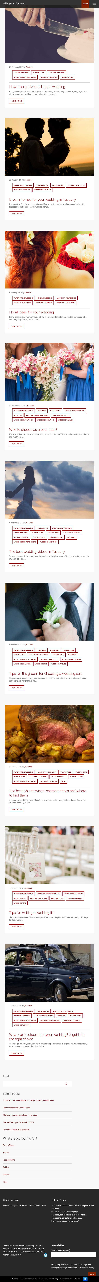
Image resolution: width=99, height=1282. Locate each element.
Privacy (91, 1268)
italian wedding (21, 72)
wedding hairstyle (22, 303)
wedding (18, 415)
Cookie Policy (8, 1246)
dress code (55, 411)
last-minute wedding (66, 298)
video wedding (56, 537)
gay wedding (43, 1011)
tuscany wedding (56, 72)
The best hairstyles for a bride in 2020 (18, 1122)
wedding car (75, 1016)
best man (42, 411)
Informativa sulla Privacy (24, 1246)
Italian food (65, 772)
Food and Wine (9, 1160)
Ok (85, 1279)
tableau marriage (22, 1016)
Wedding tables (65, 420)
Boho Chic (54, 650)
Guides (6, 1167)
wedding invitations (23, 420)
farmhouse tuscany (23, 185)
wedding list (20, 898)
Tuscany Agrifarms (76, 185)
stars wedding (20, 533)
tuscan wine (57, 185)
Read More (16, 101)
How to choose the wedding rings (16, 1108)
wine (63, 781)
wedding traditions (65, 303)
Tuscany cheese (21, 537)
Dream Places (8, 1145)
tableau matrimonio (43, 1016)
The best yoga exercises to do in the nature (20, 1115)
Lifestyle (6, 1175)
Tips (5, 1182)
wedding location (48, 77)
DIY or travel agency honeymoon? (16, 1130)
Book (85, 4)
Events (6, 1153)
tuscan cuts (38, 72)
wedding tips (67, 77)
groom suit (19, 655)
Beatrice (29, 67)
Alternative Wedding (23, 298)
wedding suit (41, 664)
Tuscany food (39, 537)
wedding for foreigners (25, 77)
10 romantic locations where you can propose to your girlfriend (28, 1100)
